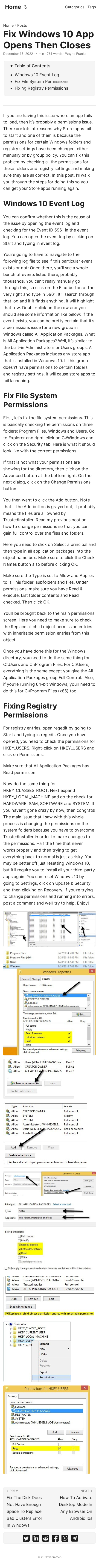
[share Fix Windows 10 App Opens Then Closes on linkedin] (35, 1539)
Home (13, 6)
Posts (22, 25)
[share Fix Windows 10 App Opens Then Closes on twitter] (26, 1539)
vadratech (54, 1557)
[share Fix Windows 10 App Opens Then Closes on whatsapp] (64, 1539)
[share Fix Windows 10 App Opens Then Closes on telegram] (74, 1539)
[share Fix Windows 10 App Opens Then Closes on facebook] (55, 1539)
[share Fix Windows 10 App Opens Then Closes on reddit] (45, 1539)
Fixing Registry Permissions (41, 88)
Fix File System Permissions (41, 81)
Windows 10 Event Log (37, 74)
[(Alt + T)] (25, 7)
